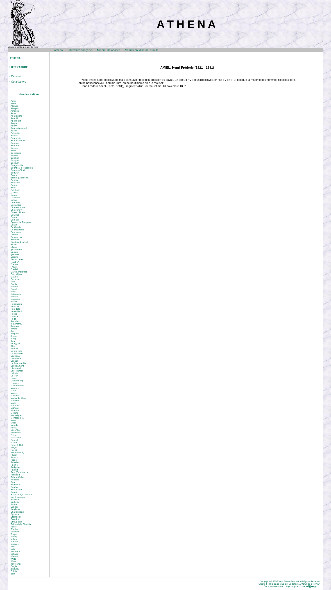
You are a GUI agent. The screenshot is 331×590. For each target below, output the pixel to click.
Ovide (14, 435)
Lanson (14, 361)
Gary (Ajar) (16, 274)
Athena (58, 50)
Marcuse (15, 395)
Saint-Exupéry (18, 497)
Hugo (13, 319)
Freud (14, 267)
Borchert (15, 158)
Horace (14, 316)
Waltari (14, 556)
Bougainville (17, 165)
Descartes (16, 232)
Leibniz (14, 373)
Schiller (14, 507)
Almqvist (15, 108)
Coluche (15, 215)
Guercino (15, 299)
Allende (14, 106)
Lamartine (16, 358)
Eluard (14, 247)
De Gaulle (16, 227)
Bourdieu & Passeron (22, 168)
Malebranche (17, 385)
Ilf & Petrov (16, 323)
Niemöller (15, 430)
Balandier (15, 133)
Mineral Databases (108, 50)
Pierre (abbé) (17, 452)
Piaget (14, 447)
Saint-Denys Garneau (22, 494)
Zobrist (14, 571)
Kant (13, 341)
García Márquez (19, 271)
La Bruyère (16, 351)
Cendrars (15, 202)
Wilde (13, 559)
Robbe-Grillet (17, 477)
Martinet (15, 400)
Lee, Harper (17, 370)
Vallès (14, 539)
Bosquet (15, 160)
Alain (13, 103)
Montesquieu (17, 418)
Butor (13, 187)
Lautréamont (17, 366)
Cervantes (16, 205)
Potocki (14, 457)
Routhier (15, 487)
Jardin (14, 328)
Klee (13, 346)
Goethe (14, 286)
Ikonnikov (15, 321)
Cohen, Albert (18, 212)
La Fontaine (17, 353)
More (13, 420)
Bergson (15, 143)
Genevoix (15, 279)
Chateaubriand (18, 207)
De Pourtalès (17, 229)
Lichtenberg (17, 380)
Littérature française (80, 50)
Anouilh (14, 118)
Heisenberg (17, 304)
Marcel (14, 393)
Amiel (13, 113)
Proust (14, 460)
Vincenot (15, 551)
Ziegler (14, 566)
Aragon (14, 123)
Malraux (15, 388)
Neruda (14, 425)
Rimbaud (15, 474)
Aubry (14, 125)
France (14, 264)
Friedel (14, 269)
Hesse (14, 314)
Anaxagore (16, 116)
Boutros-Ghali (18, 170)
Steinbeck (16, 517)
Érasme (14, 257)
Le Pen (14, 375)
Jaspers (15, 333)
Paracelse (16, 437)
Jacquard (15, 326)
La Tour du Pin (18, 363)
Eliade (14, 244)
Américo (15, 111)
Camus (14, 192)
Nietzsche (16, 432)
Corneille (15, 219)
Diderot (14, 234)
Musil (13, 422)
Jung (13, 338)
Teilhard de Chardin (21, 524)
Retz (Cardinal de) (20, 472)
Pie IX (14, 450)
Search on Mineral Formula (142, 50)
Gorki (13, 291)
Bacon (14, 130)
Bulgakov (15, 182)
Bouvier (14, 172)
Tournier (15, 531)
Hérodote (15, 309)
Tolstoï (14, 526)
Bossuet (15, 163)
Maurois (15, 405)
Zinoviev (15, 568)
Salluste (15, 499)
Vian (13, 546)
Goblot (14, 284)
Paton (14, 442)
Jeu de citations (29, 94)
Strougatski (16, 521)
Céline (14, 200)
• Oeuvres (15, 76)
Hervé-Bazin (17, 311)
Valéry (14, 536)
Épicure (14, 252)
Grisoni (14, 296)
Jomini (14, 336)
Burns (14, 185)
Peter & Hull (17, 445)
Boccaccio (16, 153)
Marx (13, 403)
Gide (13, 281)
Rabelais (15, 462)
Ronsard (15, 479)
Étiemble (15, 254)
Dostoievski (16, 237)
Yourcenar (16, 564)
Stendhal (15, 519)
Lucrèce (15, 383)
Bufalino (15, 180)
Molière (14, 413)
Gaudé (14, 276)
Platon (14, 455)
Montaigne (16, 415)
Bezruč (14, 148)
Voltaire (14, 554)
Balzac (14, 135)
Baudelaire (16, 138)
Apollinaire (16, 120)
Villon (13, 549)
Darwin (14, 224)
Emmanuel (16, 249)
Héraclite (15, 306)
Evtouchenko (17, 259)
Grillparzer (16, 294)
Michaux (15, 408)
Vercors (14, 541)
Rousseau (16, 484)
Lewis (13, 378)
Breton (14, 175)
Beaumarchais (18, 140)
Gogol (14, 289)
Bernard (15, 145)
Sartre (14, 504)
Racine (14, 465)
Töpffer (14, 529)
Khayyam (15, 343)
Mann (13, 390)
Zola (13, 573)
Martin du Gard (18, 398)
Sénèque (15, 509)
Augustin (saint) (19, 128)
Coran (14, 217)
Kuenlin (14, 348)
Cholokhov (16, 210)
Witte (13, 561)
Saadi (14, 492)
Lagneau (15, 356)
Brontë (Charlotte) (20, 177)
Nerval (14, 427)
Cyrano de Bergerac (21, 222)
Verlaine (15, 544)
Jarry (13, 331)
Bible (13, 150)
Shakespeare (18, 512)
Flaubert (15, 262)
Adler (13, 101)
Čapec (14, 195)
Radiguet (15, 467)
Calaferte (15, 190)
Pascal (14, 440)
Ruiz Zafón (16, 489)
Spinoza (15, 514)
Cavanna (15, 197)
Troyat (14, 534)
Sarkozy (15, 502)
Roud (13, 482)
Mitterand (15, 410)
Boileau (14, 155)
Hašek (14, 301)
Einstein (15, 239)
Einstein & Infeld (19, 242)
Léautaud (16, 368)
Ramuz (14, 469)
